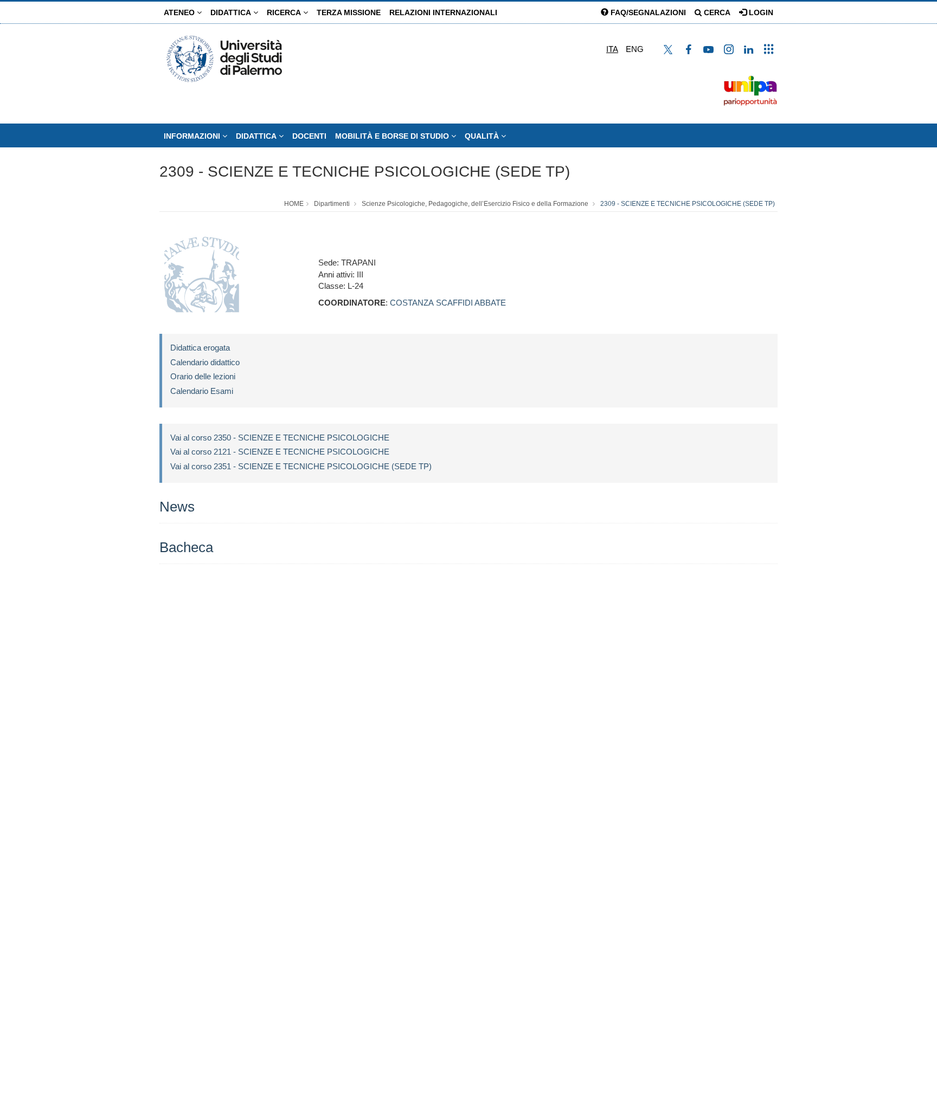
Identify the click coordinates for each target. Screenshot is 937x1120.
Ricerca (285, 12)
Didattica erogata (200, 347)
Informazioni (193, 136)
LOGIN (760, 12)
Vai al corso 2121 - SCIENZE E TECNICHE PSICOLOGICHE (279, 451)
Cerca (716, 12)
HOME (294, 204)
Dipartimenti (332, 204)
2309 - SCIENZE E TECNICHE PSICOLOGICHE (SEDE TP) (364, 171)
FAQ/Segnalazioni (647, 12)
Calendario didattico (205, 362)
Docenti (309, 136)
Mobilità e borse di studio (393, 136)
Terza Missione (349, 12)
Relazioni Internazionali (443, 12)
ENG (635, 49)
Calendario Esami (201, 391)
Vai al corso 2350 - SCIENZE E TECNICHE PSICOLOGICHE (279, 437)
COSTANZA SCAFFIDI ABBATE (448, 302)
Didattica (231, 12)
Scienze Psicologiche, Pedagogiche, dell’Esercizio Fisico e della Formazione (475, 204)
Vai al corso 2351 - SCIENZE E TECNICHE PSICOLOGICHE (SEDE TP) (301, 466)
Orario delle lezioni (202, 376)
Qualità (483, 136)
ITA (612, 49)
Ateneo (180, 12)
